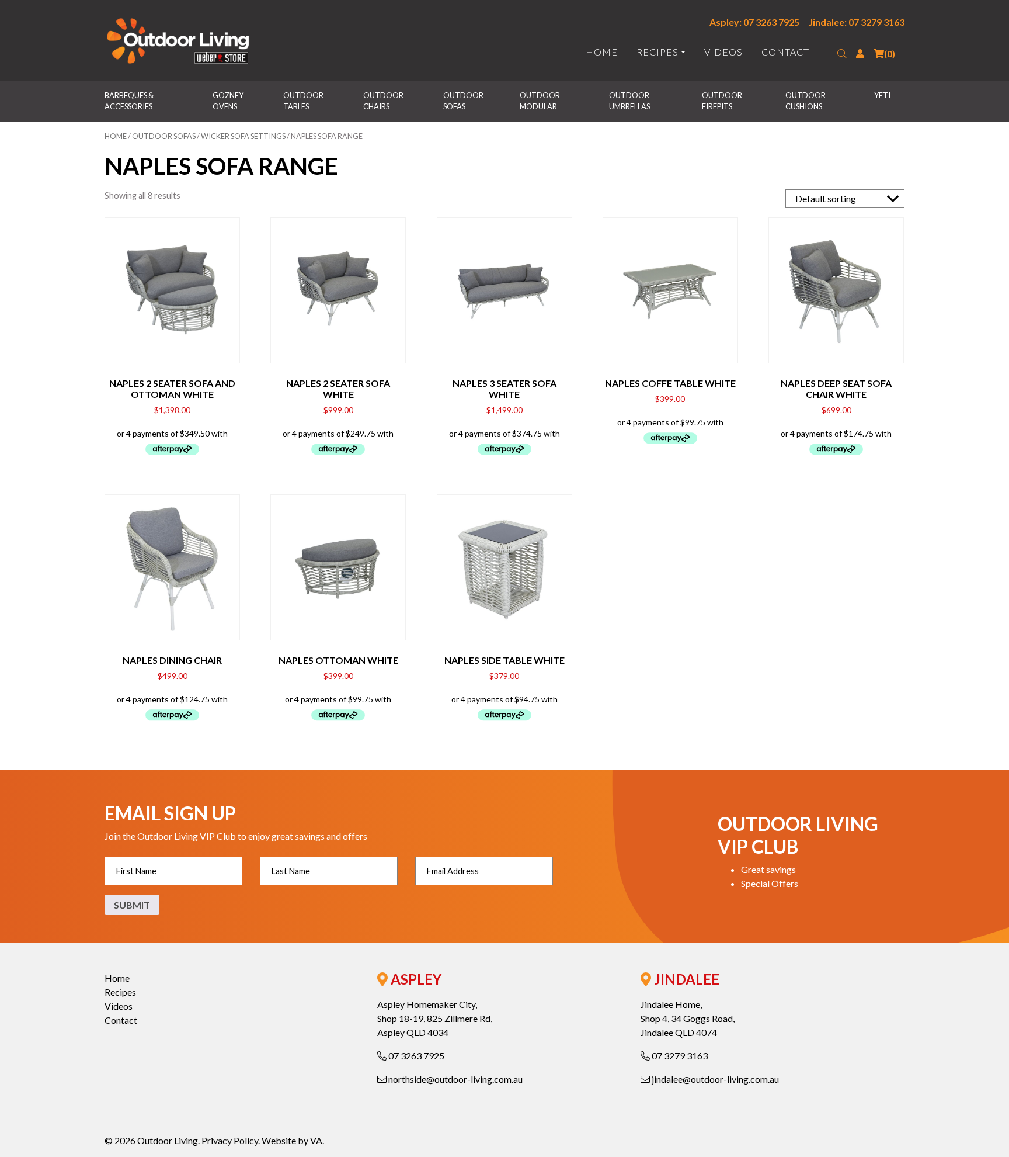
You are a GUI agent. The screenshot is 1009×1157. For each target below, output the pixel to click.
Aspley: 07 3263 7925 (754, 21)
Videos (723, 51)
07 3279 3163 (679, 1055)
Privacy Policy (229, 1140)
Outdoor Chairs (384, 101)
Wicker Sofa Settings (243, 136)
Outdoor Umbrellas (629, 101)
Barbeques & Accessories (130, 101)
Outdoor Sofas (464, 101)
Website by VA (292, 1140)
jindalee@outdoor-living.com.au (714, 1079)
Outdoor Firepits (722, 101)
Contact (785, 51)
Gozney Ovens (229, 101)
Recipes (657, 51)
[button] (842, 54)
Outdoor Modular (540, 101)
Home (602, 51)
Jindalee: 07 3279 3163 (856, 21)
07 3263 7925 (415, 1055)
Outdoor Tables (304, 101)
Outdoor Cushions (806, 101)
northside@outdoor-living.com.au (455, 1079)
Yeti (882, 95)
